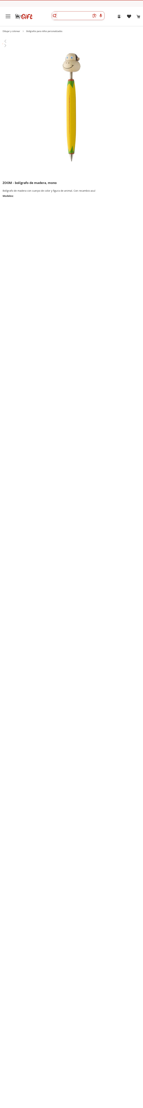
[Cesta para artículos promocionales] (138, 16)
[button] (71, 41)
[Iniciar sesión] (119, 17)
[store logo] (24, 16)
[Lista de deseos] (129, 17)
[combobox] (78, 15)
